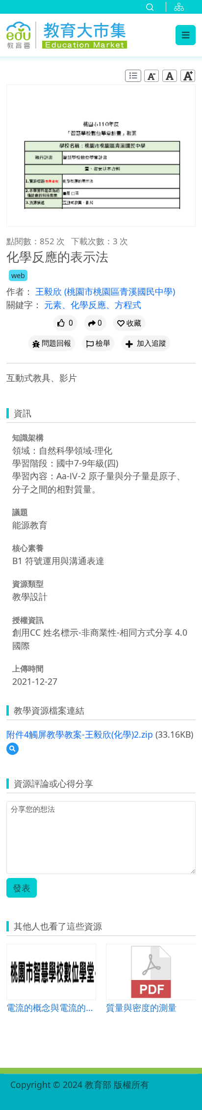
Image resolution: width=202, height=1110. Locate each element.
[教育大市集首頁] (66, 33)
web (18, 275)
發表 (21, 888)
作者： (19, 291)
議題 (20, 512)
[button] (129, 323)
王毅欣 (49, 291)
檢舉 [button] (103, 343)
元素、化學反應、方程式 (92, 304)
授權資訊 (28, 620)
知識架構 (28, 437)
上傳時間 (28, 668)
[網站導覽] (181, 7)
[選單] (186, 35)
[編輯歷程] (133, 76)
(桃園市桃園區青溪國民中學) (119, 291)
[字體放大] (188, 75)
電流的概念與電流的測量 (51, 1007)
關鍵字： (24, 304)
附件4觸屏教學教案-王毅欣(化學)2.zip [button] (79, 734)
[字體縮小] (151, 75)
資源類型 (28, 583)
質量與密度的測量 (141, 1007)
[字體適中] (169, 75)
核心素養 (28, 547)
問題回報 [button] (56, 343)
